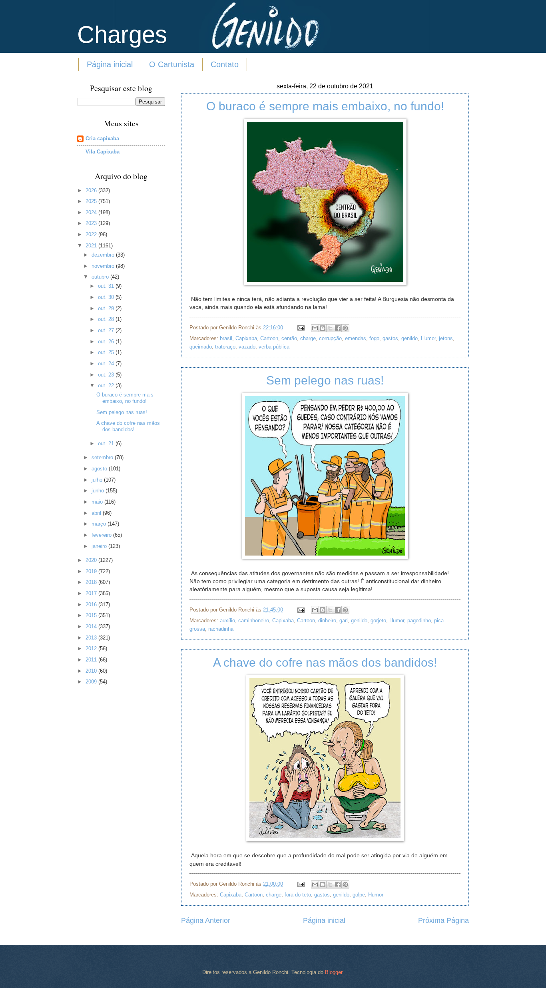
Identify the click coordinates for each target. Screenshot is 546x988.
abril (97, 513)
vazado (247, 347)
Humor (428, 338)
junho (99, 491)
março (100, 524)
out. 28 (107, 319)
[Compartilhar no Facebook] (338, 328)
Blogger (333, 972)
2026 (92, 190)
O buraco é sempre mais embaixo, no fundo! (325, 106)
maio (98, 502)
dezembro (104, 255)
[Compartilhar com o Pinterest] (345, 328)
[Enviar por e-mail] (315, 328)
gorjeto (378, 620)
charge (308, 338)
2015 (92, 615)
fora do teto (298, 895)
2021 (92, 246)
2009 (92, 682)
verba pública (274, 347)
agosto (100, 469)
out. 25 (107, 352)
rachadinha (220, 629)
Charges (122, 34)
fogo (374, 338)
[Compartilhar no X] (330, 328)
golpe (359, 895)
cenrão (289, 338)
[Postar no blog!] (323, 328)
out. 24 (107, 364)
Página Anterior (205, 920)
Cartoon (269, 338)
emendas (355, 338)
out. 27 (107, 330)
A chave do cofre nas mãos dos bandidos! (325, 662)
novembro (104, 266)
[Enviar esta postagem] (300, 328)
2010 (92, 671)
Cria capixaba (102, 138)
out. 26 (107, 342)
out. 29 (107, 308)
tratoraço (225, 347)
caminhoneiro (253, 620)
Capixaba (246, 338)
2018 (92, 582)
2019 (92, 571)
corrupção (330, 338)
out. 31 (107, 286)
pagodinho (419, 620)
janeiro (100, 546)
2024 (92, 212)
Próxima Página (443, 920)
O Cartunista (171, 64)
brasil (226, 338)
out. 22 (107, 385)
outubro (101, 277)
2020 (92, 560)
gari (343, 620)
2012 (92, 648)
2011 (92, 660)
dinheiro (327, 620)
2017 (92, 593)
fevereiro (102, 535)
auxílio (227, 620)
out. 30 (107, 297)
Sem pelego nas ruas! (325, 380)
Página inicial (110, 64)
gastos (390, 338)
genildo (409, 338)
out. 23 (107, 375)
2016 (92, 605)
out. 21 (107, 443)
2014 (92, 626)
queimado (200, 347)
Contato (225, 64)
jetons (446, 338)
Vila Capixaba (103, 152)
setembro (103, 457)
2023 (92, 223)
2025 (92, 201)
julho (98, 480)
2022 (92, 234)
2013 (92, 638)
